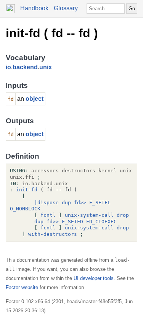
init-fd (26, 189)
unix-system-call (89, 215)
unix (45, 67)
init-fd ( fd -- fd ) (52, 33)
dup (66, 202)
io (8, 67)
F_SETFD (72, 221)
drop (123, 215)
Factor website (22, 287)
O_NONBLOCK (25, 209)
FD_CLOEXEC (101, 221)
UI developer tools (94, 278)
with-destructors (52, 234)
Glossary (66, 8)
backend (25, 67)
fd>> (80, 202)
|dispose (46, 202)
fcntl (48, 215)
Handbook (34, 8)
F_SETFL (100, 202)
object (34, 98)
